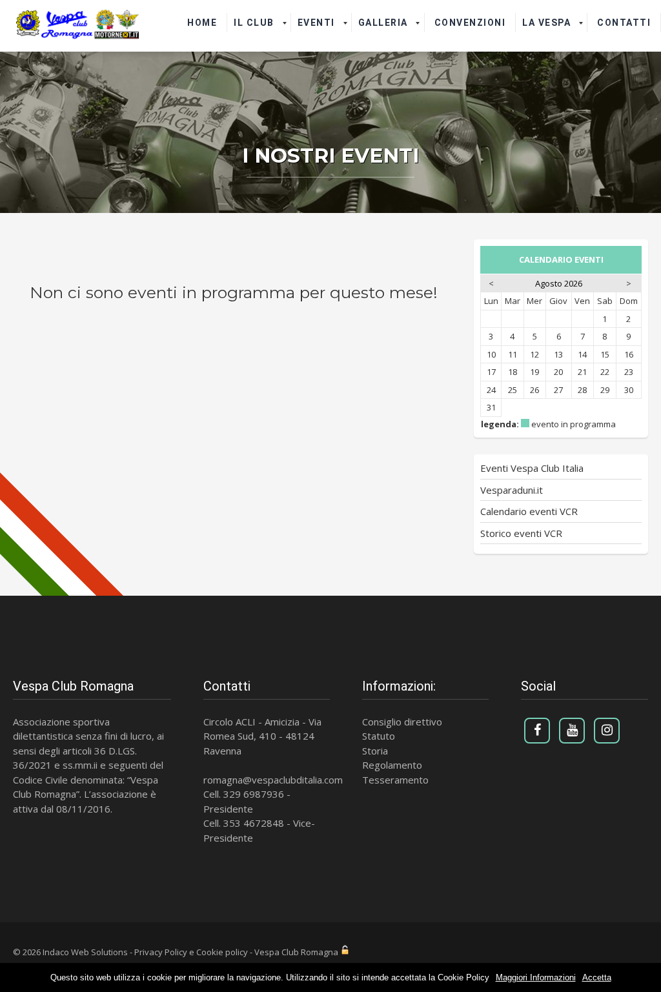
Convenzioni (470, 22)
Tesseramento (395, 779)
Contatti (624, 22)
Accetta (596, 977)
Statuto (378, 735)
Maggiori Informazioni (536, 977)
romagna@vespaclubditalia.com (273, 779)
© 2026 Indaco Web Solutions (70, 952)
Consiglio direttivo (402, 721)
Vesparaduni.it (511, 489)
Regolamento (392, 764)
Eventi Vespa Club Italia (532, 467)
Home (202, 22)
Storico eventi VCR (521, 533)
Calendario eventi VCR (529, 511)
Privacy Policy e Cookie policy (191, 952)
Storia (375, 750)
